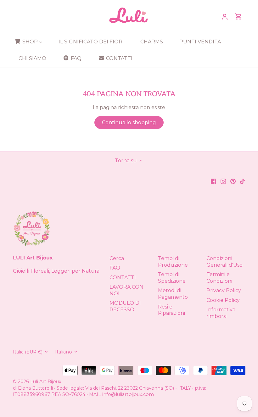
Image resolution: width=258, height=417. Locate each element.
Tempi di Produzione (173, 261)
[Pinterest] (233, 181)
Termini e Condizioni (219, 277)
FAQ (114, 268)
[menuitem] (30, 41)
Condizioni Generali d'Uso (224, 261)
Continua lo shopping (129, 122)
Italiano (63, 352)
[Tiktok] (242, 181)
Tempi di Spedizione (172, 277)
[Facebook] (213, 181)
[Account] (225, 16)
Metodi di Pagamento (173, 293)
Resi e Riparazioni (171, 310)
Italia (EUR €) (27, 352)
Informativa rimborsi (220, 313)
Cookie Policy (223, 300)
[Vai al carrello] (238, 16)
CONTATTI (122, 278)
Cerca (116, 258)
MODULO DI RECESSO (125, 306)
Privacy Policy (223, 290)
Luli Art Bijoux (45, 381)
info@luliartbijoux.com (128, 394)
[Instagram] (223, 181)
